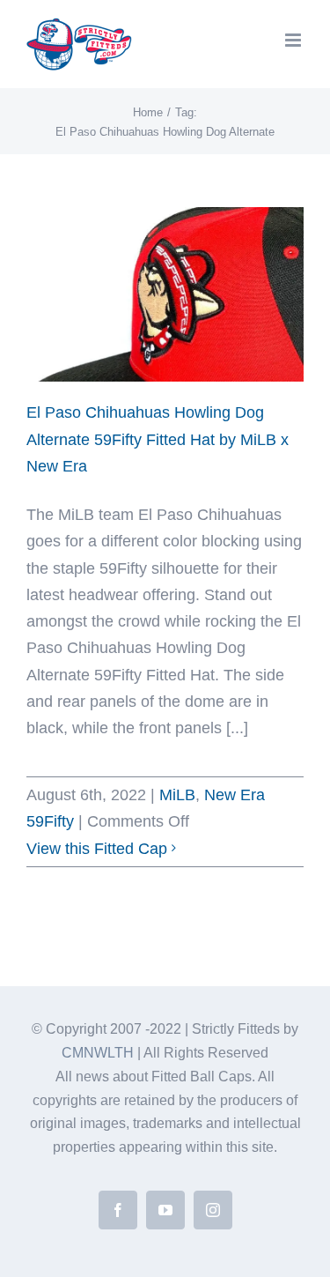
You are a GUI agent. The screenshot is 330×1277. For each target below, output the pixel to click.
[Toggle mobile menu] (294, 40)
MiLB (177, 795)
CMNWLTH (98, 1052)
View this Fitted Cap (96, 849)
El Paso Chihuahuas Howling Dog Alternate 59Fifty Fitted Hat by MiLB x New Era (157, 439)
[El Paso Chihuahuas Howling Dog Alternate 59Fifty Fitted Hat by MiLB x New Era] (165, 294)
